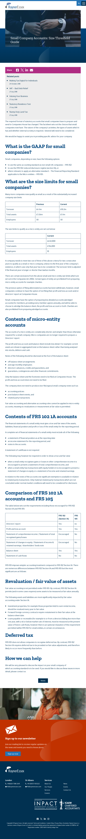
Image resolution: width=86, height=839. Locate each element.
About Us (48, 784)
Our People (48, 787)
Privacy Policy (58, 823)
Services (47, 790)
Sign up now (13, 754)
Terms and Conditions (39, 823)
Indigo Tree (55, 827)
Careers (47, 793)
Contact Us (67, 790)
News (43, 680)
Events (65, 787)
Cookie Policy (50, 823)
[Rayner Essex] (14, 772)
